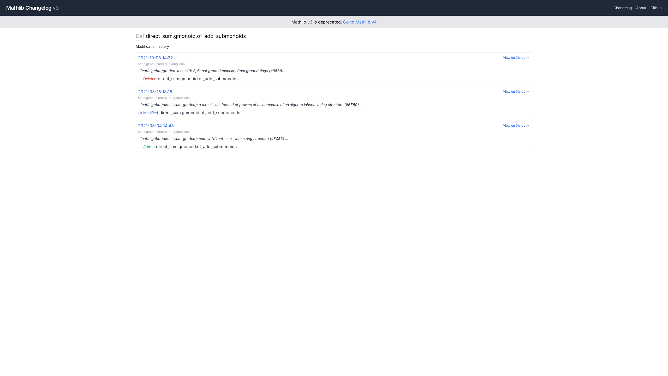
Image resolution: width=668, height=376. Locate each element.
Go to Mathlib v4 (360, 22)
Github (656, 7)
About (641, 7)
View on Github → (516, 58)
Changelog (622, 7)
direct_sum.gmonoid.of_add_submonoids (213, 68)
